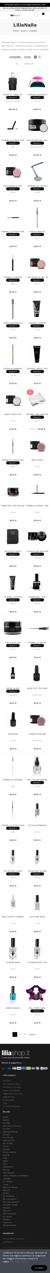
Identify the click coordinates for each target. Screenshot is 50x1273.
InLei (5, 1164)
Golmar (6, 1155)
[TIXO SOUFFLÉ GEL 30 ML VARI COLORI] (37, 262)
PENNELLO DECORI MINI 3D (13, 277)
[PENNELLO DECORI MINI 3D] (12, 262)
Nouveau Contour (11, 1202)
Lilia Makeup (8, 1172)
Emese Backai (9, 1152)
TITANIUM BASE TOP (37, 962)
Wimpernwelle (9, 1225)
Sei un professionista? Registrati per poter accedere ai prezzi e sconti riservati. (25, 9)
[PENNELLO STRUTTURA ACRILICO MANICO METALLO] (12, 217)
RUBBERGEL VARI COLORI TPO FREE (37, 597)
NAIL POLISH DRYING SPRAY (37, 780)
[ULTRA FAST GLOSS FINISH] (37, 856)
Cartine (37, 1014)
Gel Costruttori (37, 147)
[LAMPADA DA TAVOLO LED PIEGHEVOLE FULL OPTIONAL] (37, 171)
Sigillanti (13, 695)
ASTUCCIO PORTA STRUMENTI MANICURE (13, 551)
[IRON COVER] (37, 445)
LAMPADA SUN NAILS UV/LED (37, 94)
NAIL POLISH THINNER (13, 917)
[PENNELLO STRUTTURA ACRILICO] (12, 125)
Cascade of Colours (12, 1126)
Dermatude (8, 1137)
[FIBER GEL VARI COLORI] (12, 491)
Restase (6, 1208)
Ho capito (39, 1268)
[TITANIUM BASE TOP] (37, 948)
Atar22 (6, 1120)
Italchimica (8, 1167)
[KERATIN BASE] (12, 993)
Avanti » (32, 1034)
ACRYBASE (13, 734)
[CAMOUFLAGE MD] (37, 719)
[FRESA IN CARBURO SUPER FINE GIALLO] (12, 354)
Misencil (6, 1190)
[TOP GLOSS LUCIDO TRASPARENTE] (12, 856)
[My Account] (47, 15)
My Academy (9, 1196)
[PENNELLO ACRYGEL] (12, 765)
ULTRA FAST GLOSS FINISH (37, 871)
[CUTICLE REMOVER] (37, 811)
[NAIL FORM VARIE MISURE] (37, 993)
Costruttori (37, 740)
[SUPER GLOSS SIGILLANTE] (12, 674)
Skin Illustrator (9, 1213)
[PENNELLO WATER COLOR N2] (37, 628)
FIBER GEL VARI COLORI (12, 505)
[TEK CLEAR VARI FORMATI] (12, 628)
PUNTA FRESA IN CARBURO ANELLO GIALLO (37, 231)
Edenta (6, 1149)
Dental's (6, 1134)
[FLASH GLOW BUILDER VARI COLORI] (37, 537)
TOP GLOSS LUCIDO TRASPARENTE (12, 871)
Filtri (27, 57)
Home (37, 101)
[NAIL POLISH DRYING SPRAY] (37, 765)
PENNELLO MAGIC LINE (37, 505)
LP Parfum (8, 1181)
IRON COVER (37, 460)
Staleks (6, 1219)
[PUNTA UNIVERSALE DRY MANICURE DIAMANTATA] (12, 308)
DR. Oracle (8, 1143)
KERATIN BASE (13, 1008)
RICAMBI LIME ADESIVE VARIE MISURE (37, 414)
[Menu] (2, 15)
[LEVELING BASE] (37, 902)
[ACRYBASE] (12, 719)
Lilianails (7, 1178)
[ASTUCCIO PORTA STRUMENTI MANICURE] (12, 537)
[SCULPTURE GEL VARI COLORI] (37, 125)
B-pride (6, 1123)
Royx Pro (7, 1211)
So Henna (7, 1216)
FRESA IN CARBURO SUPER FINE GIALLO (12, 368)
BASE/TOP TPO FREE (37, 688)
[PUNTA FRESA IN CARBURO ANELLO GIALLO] (37, 217)
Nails (13, 147)
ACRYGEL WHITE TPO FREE (37, 368)
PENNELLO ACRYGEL (13, 780)
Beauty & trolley (12, 101)
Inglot (5, 1161)
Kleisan (6, 1170)
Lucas (5, 1184)
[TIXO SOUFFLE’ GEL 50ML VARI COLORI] (12, 171)
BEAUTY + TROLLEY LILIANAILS (12, 94)
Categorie (15, 57)
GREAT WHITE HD (12, 414)
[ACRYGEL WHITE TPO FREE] (37, 354)
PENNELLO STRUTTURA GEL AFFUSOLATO (13, 825)
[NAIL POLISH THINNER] (12, 902)
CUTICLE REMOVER (37, 825)
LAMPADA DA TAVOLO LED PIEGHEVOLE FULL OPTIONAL (37, 186)
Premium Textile (10, 1205)
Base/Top (37, 695)
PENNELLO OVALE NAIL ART (13, 460)
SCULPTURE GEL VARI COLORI (37, 140)
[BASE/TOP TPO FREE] (37, 674)
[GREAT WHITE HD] (12, 400)
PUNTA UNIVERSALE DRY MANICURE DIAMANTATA (12, 323)
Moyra (5, 1193)
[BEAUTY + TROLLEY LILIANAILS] (12, 80)
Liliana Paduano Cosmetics (15, 1175)
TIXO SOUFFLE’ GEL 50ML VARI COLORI (12, 186)
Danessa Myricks (10, 1132)
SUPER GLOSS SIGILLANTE (13, 688)
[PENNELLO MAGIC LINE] (37, 491)
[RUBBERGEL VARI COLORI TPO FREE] (37, 582)
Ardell (5, 1117)
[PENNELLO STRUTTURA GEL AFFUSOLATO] (12, 811)
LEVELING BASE (37, 917)
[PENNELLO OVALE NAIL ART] (12, 445)
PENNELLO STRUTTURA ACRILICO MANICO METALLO (13, 231)
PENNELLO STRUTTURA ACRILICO (13, 140)
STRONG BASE (13, 962)
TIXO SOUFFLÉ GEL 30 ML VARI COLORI (37, 277)
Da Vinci (6, 1129)
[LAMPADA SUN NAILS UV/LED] (37, 80)
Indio (5, 1158)
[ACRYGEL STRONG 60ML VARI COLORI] (37, 308)
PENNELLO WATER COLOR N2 (37, 643)
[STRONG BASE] (12, 948)
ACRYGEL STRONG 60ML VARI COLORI (37, 323)
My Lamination (10, 1199)
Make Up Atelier (10, 1187)
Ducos (6, 1146)
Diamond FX (8, 1140)
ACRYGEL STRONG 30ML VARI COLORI (13, 597)
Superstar (7, 1222)
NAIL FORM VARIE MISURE (37, 1008)
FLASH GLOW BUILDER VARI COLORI (37, 551)
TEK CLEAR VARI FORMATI (13, 643)
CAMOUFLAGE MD (37, 734)
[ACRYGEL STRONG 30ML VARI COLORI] (12, 582)
